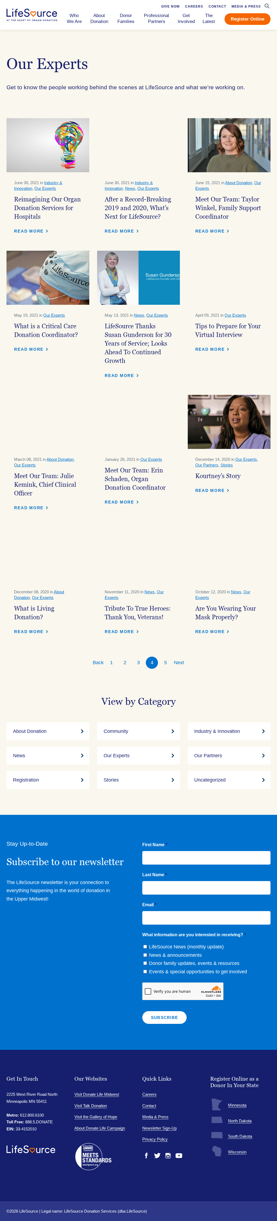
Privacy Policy (155, 1139)
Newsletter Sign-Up (159, 1128)
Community (116, 731)
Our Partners (206, 465)
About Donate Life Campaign (99, 1128)
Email (149, 904)
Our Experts (45, 188)
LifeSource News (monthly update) (186, 946)
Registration (26, 780)
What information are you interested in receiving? (194, 934)
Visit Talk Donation (90, 1105)
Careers (149, 1094)
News (130, 188)
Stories (226, 465)
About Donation (238, 182)
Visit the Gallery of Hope (95, 1116)
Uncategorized (210, 780)
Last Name (154, 874)
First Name (154, 844)
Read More (29, 231)
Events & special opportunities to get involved (198, 971)
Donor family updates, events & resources (194, 963)
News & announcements (175, 955)
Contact (149, 1105)
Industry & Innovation (217, 731)
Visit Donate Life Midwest (96, 1094)
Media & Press (155, 1116)
